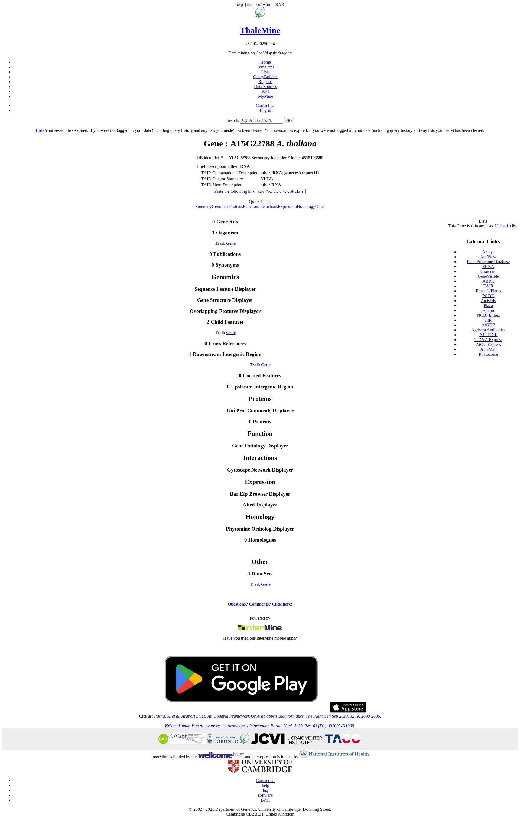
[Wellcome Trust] (221, 756)
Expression (287, 206)
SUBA (488, 266)
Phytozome (488, 354)
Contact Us (265, 105)
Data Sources (265, 86)
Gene (231, 243)
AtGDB (488, 325)
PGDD (488, 295)
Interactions (268, 206)
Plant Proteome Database (488, 261)
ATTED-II (488, 334)
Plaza (488, 305)
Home (265, 62)
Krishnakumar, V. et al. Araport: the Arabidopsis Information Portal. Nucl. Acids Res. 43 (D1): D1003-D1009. (260, 726)
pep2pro (488, 310)
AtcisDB (488, 300)
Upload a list (506, 226)
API (265, 91)
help (239, 4)
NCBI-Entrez (488, 315)
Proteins (236, 206)
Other (320, 206)
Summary (203, 206)
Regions (265, 81)
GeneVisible (488, 276)
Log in (265, 110)
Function (250, 206)
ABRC (488, 281)
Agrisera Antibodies (488, 330)
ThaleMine (260, 30)
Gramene (488, 271)
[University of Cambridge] (260, 771)
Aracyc (488, 252)
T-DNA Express (488, 339)
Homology (306, 206)
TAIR (488, 286)
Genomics (220, 206)
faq (249, 4)
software (263, 4)
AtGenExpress (488, 344)
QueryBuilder (265, 76)
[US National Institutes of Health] (334, 756)
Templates (265, 67)
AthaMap (488, 349)
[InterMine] (260, 629)
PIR (488, 320)
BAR (279, 4)
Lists (265, 72)
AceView (488, 256)
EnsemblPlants (488, 291)
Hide (40, 130)
